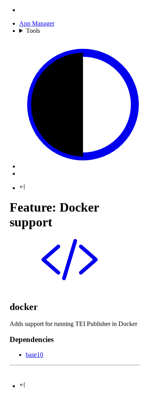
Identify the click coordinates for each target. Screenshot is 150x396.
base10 (34, 354)
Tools (33, 30)
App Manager (36, 23)
